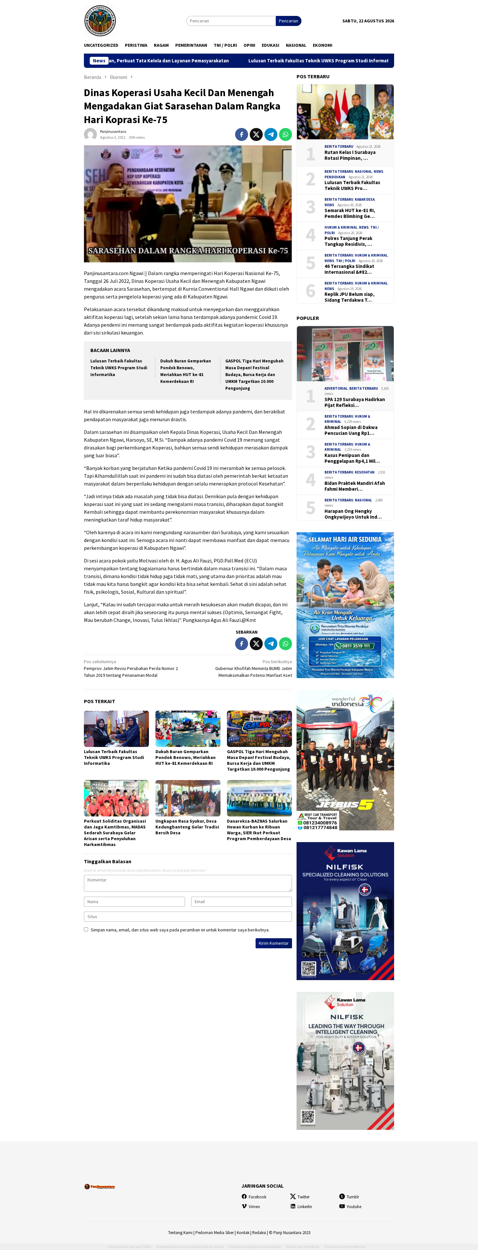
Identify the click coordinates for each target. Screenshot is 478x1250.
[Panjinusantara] (100, 20)
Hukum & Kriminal (341, 227)
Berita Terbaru (339, 146)
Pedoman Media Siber (214, 1232)
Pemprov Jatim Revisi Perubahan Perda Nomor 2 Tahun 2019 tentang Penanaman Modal (131, 668)
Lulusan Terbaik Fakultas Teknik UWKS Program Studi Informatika (265, 61)
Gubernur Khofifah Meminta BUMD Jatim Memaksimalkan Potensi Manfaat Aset (253, 668)
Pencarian (288, 21)
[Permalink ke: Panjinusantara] (90, 134)
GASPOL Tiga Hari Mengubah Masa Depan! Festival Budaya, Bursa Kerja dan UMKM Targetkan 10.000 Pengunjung (254, 374)
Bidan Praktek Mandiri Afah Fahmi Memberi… (355, 486)
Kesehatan (365, 472)
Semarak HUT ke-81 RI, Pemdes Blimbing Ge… (350, 213)
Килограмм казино (210, 1246)
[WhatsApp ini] (285, 134)
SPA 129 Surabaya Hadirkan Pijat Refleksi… (355, 402)
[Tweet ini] (256, 134)
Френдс (314, 1246)
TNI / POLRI (345, 261)
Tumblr (353, 1197)
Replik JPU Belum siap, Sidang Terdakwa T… (350, 297)
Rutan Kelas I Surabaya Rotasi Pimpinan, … (350, 155)
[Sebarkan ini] (241, 134)
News (378, 171)
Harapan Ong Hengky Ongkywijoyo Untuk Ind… (353, 514)
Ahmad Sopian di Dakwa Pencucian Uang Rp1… (351, 430)
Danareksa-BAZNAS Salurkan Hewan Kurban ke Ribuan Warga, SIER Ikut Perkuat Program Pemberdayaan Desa (259, 829)
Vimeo (254, 1206)
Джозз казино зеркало (265, 1246)
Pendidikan (335, 177)
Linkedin (305, 1206)
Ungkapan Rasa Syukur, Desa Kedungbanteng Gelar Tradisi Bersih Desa (187, 827)
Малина (359, 1246)
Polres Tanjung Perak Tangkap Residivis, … (348, 241)
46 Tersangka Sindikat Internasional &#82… (349, 269)
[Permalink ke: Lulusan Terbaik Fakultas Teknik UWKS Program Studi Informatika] (116, 729)
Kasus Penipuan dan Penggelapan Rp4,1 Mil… (352, 458)
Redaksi (259, 1232)
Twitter (304, 1197)
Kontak (243, 1232)
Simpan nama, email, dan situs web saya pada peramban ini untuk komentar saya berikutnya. (180, 930)
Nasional (363, 171)
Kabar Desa (365, 199)
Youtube (354, 1206)
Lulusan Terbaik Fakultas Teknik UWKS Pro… (352, 185)
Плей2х (146, 1246)
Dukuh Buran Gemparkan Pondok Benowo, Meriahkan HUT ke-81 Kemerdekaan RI (185, 757)
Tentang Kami (180, 1232)
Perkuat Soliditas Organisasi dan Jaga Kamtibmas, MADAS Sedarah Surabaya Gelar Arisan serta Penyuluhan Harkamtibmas (115, 832)
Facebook (257, 1197)
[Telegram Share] (270, 134)
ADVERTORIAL (336, 388)
